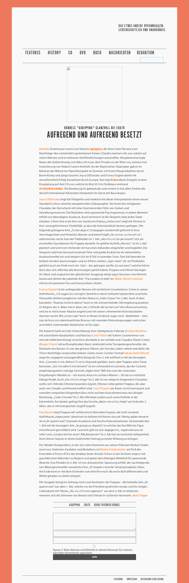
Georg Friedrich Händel (107, 505)
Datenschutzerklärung (152, 579)
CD (71, 53)
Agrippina (74, 505)
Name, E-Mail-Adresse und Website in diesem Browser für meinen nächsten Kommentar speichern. (92, 551)
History (55, 53)
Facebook (118, 579)
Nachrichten (120, 53)
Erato (87, 505)
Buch (98, 53)
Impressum (132, 579)
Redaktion (146, 53)
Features (33, 53)
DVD (83, 53)
